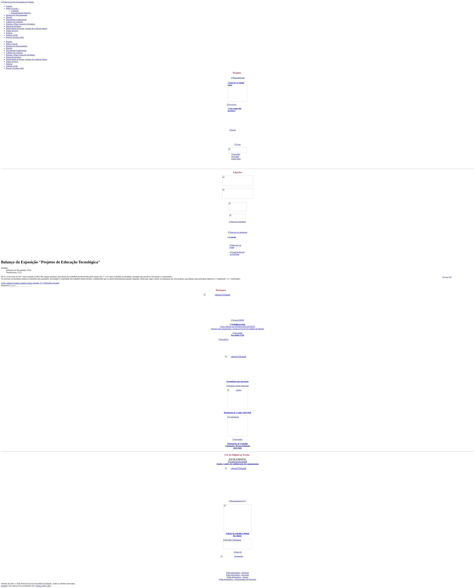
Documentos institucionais (16, 20)
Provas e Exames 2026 (15, 37)
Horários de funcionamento (16, 15)
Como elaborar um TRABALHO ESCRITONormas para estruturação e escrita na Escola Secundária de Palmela (237, 328)
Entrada (9, 6)
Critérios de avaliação (14, 22)
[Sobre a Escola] (19, 9)
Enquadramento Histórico (21, 13)
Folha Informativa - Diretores (237, 573)
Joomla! (4, 586)
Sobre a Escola (12, 8)
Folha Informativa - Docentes (237, 575)
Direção (9, 17)
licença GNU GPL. (43, 586)
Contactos (15, 11)
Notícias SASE (12, 35)
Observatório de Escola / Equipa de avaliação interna (26, 28)
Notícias (9, 33)
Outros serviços (12, 31)
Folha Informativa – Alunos (237, 577)
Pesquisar (4, 285)
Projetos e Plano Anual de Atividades (20, 24)
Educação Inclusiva (13, 26)
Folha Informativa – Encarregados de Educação (237, 579)
